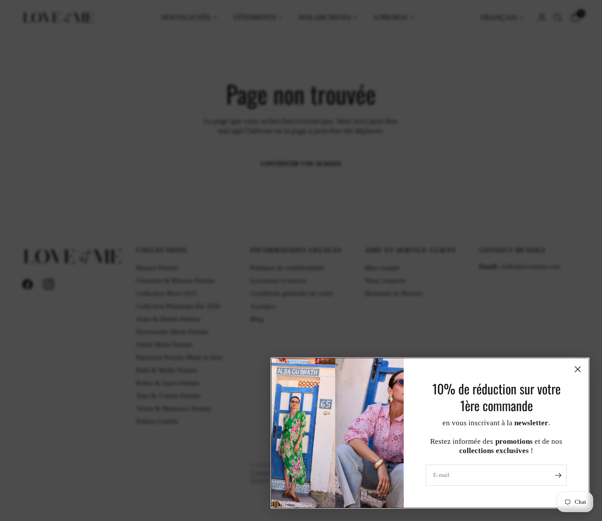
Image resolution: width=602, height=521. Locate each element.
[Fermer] (577, 369)
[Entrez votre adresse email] (558, 475)
